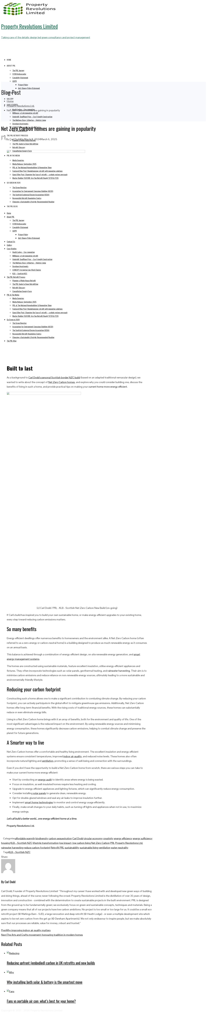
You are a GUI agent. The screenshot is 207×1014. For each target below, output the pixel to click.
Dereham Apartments (20, 123)
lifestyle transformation (46, 843)
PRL (112, 843)
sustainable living (89, 847)
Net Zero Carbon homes (61, 382)
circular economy (93, 838)
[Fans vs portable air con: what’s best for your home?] (10, 991)
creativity (108, 838)
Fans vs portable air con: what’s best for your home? (41, 1001)
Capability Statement (20, 77)
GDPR (14, 81)
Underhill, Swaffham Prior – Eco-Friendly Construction (32, 116)
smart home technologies (39, 802)
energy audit (45, 779)
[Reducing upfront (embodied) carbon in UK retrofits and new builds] (13, 953)
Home (9, 59)
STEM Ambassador (19, 73)
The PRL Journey (18, 70)
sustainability (72, 847)
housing (5, 843)
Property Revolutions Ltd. (129, 843)
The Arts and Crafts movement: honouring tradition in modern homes (42, 934)
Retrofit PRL (57, 847)
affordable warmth (25, 838)
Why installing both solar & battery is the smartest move (44, 982)
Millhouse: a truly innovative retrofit (25, 112)
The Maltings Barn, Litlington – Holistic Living (29, 120)
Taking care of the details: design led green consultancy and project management (45, 37)
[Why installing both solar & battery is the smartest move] (10, 972)
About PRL (11, 65)
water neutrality (119, 847)
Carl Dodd (77, 838)
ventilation (47, 760)
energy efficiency (123, 838)
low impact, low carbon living (75, 843)
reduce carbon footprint (37, 847)
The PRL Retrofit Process (17, 135)
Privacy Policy (23, 84)
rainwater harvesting (119, 670)
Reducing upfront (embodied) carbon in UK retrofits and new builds (51, 963)
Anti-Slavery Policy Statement (29, 88)
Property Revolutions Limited (29, 26)
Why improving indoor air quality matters (26, 930)
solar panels (39, 793)
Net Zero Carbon (100, 843)
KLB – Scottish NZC (21, 843)
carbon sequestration (60, 838)
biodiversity (41, 838)
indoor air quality (72, 756)
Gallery (10, 98)
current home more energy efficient (107, 386)
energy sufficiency (142, 838)
